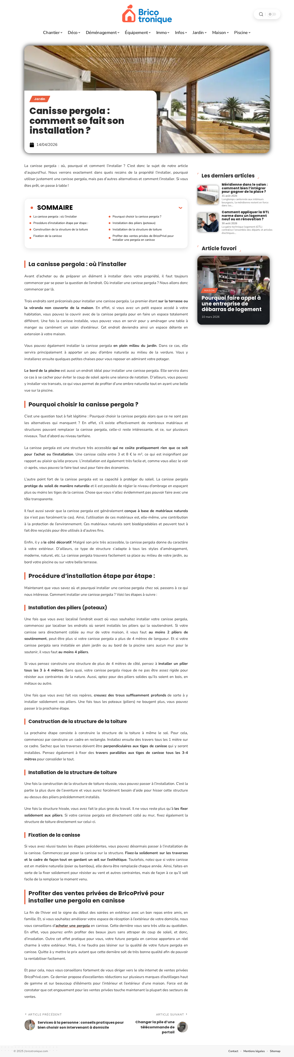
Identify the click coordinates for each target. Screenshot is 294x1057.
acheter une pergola (73, 925)
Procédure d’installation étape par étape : (60, 223)
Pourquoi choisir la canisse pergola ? (137, 216)
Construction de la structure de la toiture (60, 229)
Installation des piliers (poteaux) (134, 223)
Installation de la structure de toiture (137, 229)
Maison (209, 290)
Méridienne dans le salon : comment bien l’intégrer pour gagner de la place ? (245, 188)
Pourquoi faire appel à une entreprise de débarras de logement (232, 303)
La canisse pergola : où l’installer (55, 216)
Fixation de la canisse (47, 236)
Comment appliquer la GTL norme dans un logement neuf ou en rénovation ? (245, 215)
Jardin (39, 99)
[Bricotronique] (147, 14)
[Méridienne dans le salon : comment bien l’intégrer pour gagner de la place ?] (207, 194)
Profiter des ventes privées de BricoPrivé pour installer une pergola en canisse (143, 238)
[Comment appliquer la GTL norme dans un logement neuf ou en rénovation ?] (207, 222)
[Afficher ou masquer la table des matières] (127, 207)
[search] (261, 14)
